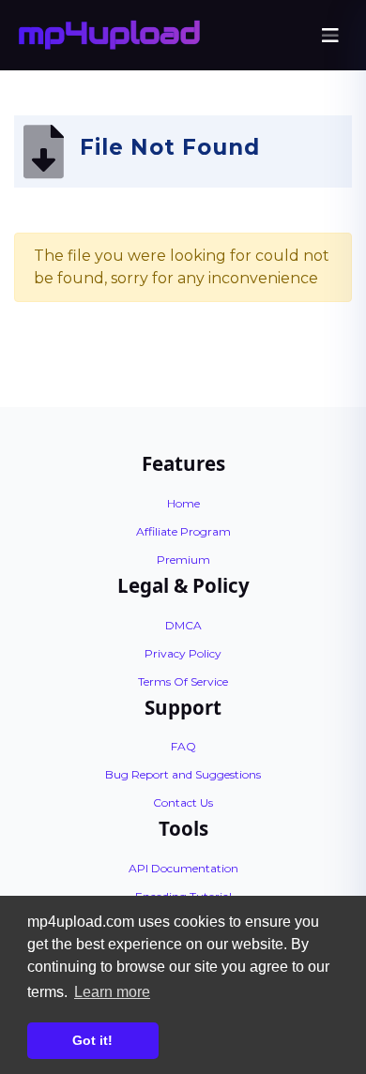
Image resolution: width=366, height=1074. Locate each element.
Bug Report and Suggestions (183, 774)
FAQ (183, 746)
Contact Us (183, 802)
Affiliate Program (183, 531)
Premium (183, 559)
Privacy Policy (183, 653)
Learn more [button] (112, 992)
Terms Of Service (183, 681)
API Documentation (183, 868)
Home (183, 503)
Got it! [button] (92, 1040)
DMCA (183, 625)
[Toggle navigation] (330, 36)
